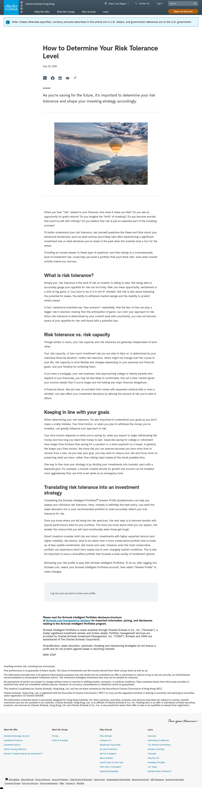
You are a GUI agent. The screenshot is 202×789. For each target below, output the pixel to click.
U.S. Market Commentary (159, 744)
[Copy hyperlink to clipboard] (75, 78)
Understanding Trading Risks (118, 779)
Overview (152, 736)
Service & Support (108, 753)
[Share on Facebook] (52, 78)
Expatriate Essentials (109, 771)
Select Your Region (117, 4)
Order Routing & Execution (81, 779)
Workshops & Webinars (158, 740)
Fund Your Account (30, 783)
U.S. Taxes (152, 767)
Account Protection (108, 749)
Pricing (55, 736)
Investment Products (13, 740)
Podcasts (152, 753)
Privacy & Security (42, 779)
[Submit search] (195, 4)
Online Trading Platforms (15, 749)
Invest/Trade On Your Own (111, 762)
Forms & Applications (49, 783)
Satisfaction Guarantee (110, 744)
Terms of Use (99, 779)
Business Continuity (140, 779)
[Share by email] (68, 78)
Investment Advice (12, 744)
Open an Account (183, 11)
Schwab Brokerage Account (16, 736)
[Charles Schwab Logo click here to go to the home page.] (11, 7)
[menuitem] (42, 11)
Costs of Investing (60, 740)
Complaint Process (12, 783)
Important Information (175, 779)
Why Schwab (106, 736)
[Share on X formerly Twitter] (45, 78)
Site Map (80, 783)
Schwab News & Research (160, 771)
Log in (159, 3)
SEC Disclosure (157, 779)
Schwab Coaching (156, 749)
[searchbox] (183, 3)
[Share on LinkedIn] (60, 78)
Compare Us (105, 740)
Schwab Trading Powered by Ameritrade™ (23, 753)
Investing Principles (156, 762)
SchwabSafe (14, 779)
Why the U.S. (153, 758)
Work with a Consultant (110, 767)
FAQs (62, 783)
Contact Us (144, 3)
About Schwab (106, 758)
